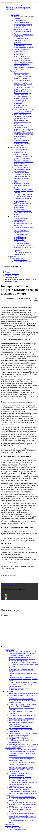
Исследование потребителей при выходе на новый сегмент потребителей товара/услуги (23, 229)
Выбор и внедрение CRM (22, 131)
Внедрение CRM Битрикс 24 (23, 133)
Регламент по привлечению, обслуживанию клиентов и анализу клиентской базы (23, 111)
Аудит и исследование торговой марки (21, 219)
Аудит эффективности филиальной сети (21, 150)
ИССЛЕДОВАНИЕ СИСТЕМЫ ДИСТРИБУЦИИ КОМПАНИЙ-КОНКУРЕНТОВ (20, 238)
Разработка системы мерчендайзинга (21, 106)
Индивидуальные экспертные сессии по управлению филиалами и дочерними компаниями (23, 155)
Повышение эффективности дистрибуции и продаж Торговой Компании (23, 89)
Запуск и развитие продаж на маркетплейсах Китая (24, 68)
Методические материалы (23, 261)
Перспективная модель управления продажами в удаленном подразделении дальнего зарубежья (23, 82)
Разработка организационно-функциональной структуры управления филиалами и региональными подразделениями (24, 198)
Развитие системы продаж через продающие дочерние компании (23, 190)
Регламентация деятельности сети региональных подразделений (24, 205)
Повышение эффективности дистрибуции (23, 662)
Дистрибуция (14, 15)
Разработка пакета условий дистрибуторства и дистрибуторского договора (23, 45)
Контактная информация (9, 585)
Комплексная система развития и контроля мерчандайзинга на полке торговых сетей (22, 142)
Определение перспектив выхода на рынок (22, 253)
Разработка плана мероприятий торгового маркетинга (22, 102)
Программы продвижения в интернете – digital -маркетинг (23, 136)
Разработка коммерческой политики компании (22, 97)
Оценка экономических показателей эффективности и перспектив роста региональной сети (23, 162)
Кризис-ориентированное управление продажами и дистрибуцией (22, 31)
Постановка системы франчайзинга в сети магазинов (21, 40)
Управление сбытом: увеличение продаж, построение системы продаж (23, 127)
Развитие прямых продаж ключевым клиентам (22, 93)
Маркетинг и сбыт (11, 277)
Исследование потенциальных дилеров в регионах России (23, 223)
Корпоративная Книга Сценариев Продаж (21, 74)
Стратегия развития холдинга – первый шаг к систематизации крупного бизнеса (23, 211)
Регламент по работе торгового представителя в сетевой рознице (23, 116)
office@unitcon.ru (6, 591)
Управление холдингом (18, 147)
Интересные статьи (20, 260)
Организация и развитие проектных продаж (22, 77)
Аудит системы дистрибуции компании (22, 651)
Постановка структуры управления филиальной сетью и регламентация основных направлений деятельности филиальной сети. (23, 177)
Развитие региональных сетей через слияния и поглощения (22, 185)
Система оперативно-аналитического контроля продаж (22, 122)
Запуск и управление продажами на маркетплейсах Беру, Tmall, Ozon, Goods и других (23, 55)
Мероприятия (14, 256)
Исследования (15, 216)
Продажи (13, 71)
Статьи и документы (17, 258)
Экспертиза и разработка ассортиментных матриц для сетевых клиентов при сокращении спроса (23, 62)
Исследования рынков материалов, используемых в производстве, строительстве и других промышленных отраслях (24, 247)
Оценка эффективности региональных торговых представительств (22, 169)
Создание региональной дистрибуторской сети (22, 50)
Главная (7, 272)
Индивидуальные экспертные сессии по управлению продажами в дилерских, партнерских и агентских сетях (23, 23)
